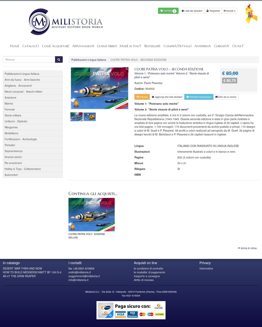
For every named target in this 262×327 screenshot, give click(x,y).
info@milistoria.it (78, 280)
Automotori (11, 175)
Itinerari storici (13, 157)
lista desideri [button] (168, 96)
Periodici (10, 145)
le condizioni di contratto (148, 268)
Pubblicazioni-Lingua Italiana (88, 60)
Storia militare (13, 115)
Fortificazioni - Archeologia (21, 139)
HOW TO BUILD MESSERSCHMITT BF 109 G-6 (32, 272)
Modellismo (11, 133)
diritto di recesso (144, 280)
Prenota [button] (143, 96)
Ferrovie (10, 109)
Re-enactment (13, 163)
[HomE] (65, 22)
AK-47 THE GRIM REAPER (19, 276)
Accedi (230, 10)
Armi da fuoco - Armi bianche (22, 80)
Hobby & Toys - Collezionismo (23, 169)
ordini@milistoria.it (79, 272)
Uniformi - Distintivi (16, 121)
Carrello (169, 11)
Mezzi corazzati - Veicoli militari (23, 91)
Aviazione (10, 97)
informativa (206, 268)
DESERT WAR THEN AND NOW (22, 268)
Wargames (11, 127)
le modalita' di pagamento (149, 272)
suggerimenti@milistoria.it (84, 276)
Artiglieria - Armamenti (18, 85)
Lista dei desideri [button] (193, 10)
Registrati (214, 10)
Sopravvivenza (13, 151)
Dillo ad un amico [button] (227, 96)
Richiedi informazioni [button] (200, 96)
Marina (9, 103)
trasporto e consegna (147, 276)
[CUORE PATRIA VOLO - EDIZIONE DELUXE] (91, 214)
